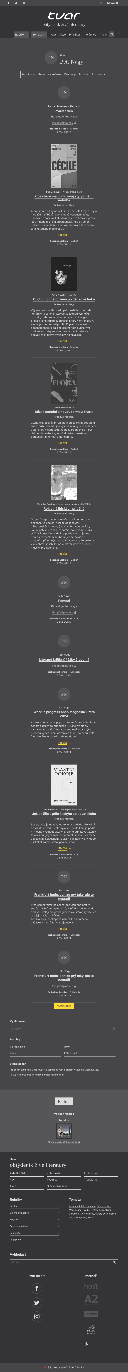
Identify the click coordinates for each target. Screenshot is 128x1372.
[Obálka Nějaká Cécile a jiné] (64, 166)
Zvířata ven (64, 111)
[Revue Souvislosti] (91, 1314)
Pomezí (64, 601)
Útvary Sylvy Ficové (105, 1213)
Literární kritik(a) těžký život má (64, 659)
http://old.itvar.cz (89, 1069)
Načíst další (64, 1005)
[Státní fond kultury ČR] (91, 1344)
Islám (90, 1217)
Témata (38, 34)
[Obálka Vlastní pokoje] (64, 785)
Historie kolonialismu (101, 1210)
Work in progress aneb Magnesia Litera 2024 (64, 714)
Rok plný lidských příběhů (64, 508)
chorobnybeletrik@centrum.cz (65, 1142)
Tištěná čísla (18, 1046)
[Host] (91, 1286)
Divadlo (86, 1210)
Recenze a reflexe (49, 74)
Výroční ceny (87, 1213)
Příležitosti (75, 34)
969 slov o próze (77, 1217)
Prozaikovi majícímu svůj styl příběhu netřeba (64, 198)
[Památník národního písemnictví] (91, 1330)
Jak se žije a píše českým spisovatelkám (64, 814)
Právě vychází (104, 1206)
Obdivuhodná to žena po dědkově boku (64, 299)
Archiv (103, 34)
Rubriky (20, 34)
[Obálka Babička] (64, 274)
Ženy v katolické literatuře (82, 1206)
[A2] (91, 1300)
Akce (62, 34)
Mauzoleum (75, 1210)
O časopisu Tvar (57, 1186)
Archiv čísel (91, 1173)
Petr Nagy (28, 74)
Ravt (53, 34)
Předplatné (91, 1179)
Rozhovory (98, 74)
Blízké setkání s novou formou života (64, 412)
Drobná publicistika (76, 74)
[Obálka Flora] (64, 383)
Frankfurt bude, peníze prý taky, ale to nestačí (64, 897)
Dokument (74, 1213)
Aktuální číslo (18, 1173)
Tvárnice (91, 34)
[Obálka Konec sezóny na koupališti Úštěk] (64, 482)
